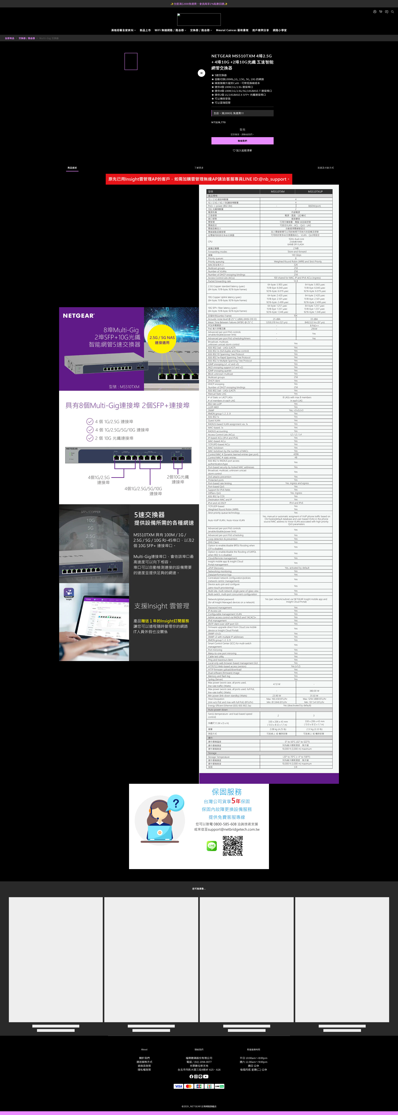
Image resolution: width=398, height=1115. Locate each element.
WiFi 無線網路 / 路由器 (169, 30)
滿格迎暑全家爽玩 (122, 30)
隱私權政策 (144, 1069)
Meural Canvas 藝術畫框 (232, 30)
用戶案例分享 (260, 30)
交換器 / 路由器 (200, 30)
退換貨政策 (144, 1066)
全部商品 (9, 38)
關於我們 (144, 1058)
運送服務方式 (144, 1062)
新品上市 (145, 30)
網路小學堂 (280, 30)
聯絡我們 (242, 140)
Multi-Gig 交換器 (49, 38)
